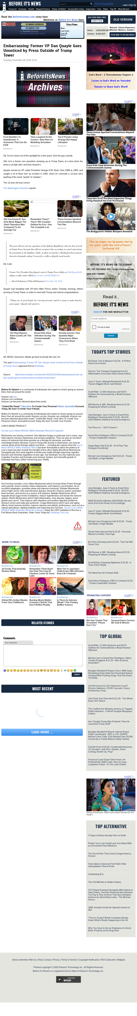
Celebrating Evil (95, 874)
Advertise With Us (27, 960)
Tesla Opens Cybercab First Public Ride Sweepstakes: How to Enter (107, 865)
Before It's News (25, 3)
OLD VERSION (122, 19)
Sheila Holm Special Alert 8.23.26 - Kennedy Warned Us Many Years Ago (109, 533)
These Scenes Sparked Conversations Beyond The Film (69, 222)
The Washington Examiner (15, 188)
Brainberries (8, 234)
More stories (40, 33)
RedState (39, 366)
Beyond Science (43, 9)
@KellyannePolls (74, 272)
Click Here (26, 406)
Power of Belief (59, 9)
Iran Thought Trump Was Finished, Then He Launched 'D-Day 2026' (109, 722)
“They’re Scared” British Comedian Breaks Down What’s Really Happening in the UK (108, 919)
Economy (22, 9)
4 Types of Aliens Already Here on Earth (107, 835)
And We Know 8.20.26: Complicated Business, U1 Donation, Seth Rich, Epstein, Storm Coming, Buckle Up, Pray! (110, 749)
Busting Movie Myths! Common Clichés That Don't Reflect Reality (40, 602)
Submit (110, 335)
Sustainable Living (76, 9)
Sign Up (132, 5)
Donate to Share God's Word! (111, 86)
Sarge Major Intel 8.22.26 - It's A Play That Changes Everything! (108, 447)
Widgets (121, 960)
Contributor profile (27, 33)
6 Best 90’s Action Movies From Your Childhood (15, 601)
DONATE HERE (97, 21)
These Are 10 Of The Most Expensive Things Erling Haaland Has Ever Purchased (109, 199)
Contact (47, 960)
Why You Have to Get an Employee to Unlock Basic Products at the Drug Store (109, 929)
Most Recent (123, 9)
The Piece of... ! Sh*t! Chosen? (102, 427)
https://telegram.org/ (123, 269)
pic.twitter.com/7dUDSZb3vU (47, 275)
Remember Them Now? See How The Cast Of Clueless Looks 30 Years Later (41, 572)
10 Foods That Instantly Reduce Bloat (14, 570)
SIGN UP (97, 311)
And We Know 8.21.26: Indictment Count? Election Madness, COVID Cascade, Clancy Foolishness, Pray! (109, 688)
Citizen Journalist (66, 406)
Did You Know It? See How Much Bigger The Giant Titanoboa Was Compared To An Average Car (15, 224)
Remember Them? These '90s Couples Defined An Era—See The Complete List (41, 223)
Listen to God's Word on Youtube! (111, 80)
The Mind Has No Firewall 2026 (103, 573)
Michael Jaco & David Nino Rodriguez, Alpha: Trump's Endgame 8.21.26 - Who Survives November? (110, 660)
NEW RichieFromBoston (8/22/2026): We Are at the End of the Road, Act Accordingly (109, 502)
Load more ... (42, 732)
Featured (12, 9)
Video (105, 9)
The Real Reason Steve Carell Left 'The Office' (20, 335)
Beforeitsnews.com (24, 16)
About (15, 960)
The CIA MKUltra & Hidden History (104, 882)
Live (99, 9)
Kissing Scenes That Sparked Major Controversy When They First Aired (69, 337)
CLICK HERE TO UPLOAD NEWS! (123, 35)
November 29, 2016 (53, 281)
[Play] (110, 55)
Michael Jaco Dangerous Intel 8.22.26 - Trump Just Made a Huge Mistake (110, 457)
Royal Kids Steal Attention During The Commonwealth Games (45, 337)
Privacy (56, 960)
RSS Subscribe (108, 960)
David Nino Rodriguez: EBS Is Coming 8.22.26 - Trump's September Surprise (110, 436)
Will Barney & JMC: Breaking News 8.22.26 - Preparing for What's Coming (109, 405)
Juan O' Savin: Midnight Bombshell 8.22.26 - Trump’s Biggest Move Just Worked (109, 382)
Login (125, 5)
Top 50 (113, 9)
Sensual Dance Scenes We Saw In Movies (123, 621)
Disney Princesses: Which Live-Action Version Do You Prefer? (110, 813)
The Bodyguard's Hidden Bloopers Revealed (109, 231)
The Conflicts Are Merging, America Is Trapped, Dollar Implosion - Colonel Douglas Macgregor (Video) (110, 711)
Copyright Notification (89, 960)
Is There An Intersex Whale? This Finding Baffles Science (67, 602)
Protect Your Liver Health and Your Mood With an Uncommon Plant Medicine (110, 844)
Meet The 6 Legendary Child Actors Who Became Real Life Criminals (70, 571)
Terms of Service (69, 960)
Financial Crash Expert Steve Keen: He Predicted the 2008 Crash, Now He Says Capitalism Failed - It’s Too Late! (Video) (107, 762)
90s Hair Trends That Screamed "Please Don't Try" (96, 622)
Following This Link (59, 512)
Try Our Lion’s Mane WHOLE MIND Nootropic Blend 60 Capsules (32, 431)
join (15, 397)
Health (31, 9)
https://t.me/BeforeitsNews (101, 278)
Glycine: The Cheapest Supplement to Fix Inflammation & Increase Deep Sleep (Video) (109, 372)
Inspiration (90, 9)
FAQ (40, 960)
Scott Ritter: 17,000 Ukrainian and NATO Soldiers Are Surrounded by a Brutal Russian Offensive (109, 394)
